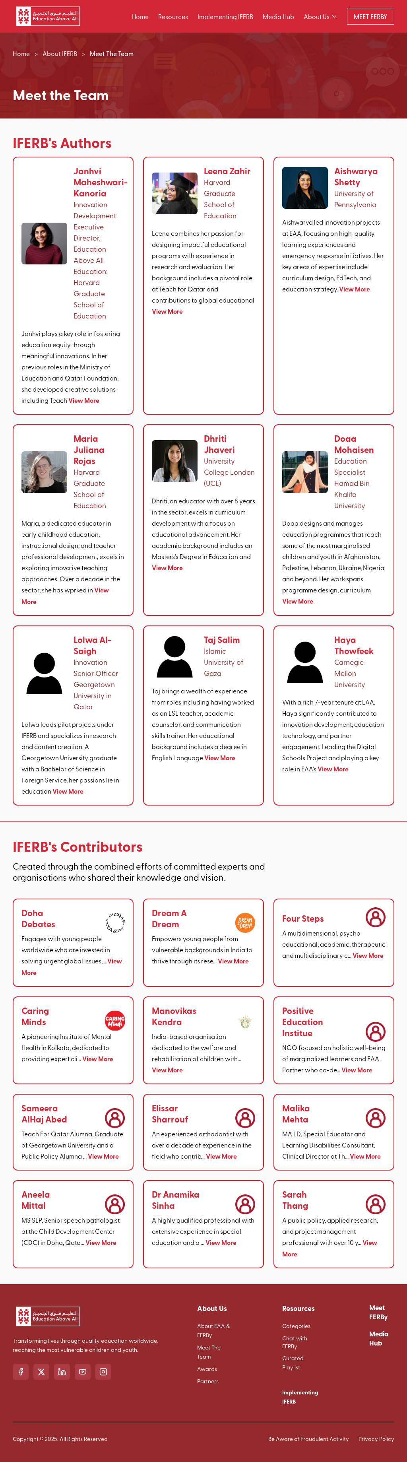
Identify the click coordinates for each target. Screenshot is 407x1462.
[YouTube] (83, 1372)
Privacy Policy (376, 1439)
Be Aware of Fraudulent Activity (308, 1439)
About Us (316, 16)
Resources (173, 16)
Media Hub (278, 16)
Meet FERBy (378, 1312)
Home (140, 16)
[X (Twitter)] (41, 1372)
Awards (207, 1369)
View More (83, 400)
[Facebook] (21, 1372)
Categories (296, 1326)
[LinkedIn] (62, 1372)
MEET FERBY (371, 16)
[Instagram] (103, 1372)
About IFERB (60, 53)
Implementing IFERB (225, 16)
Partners (208, 1381)
